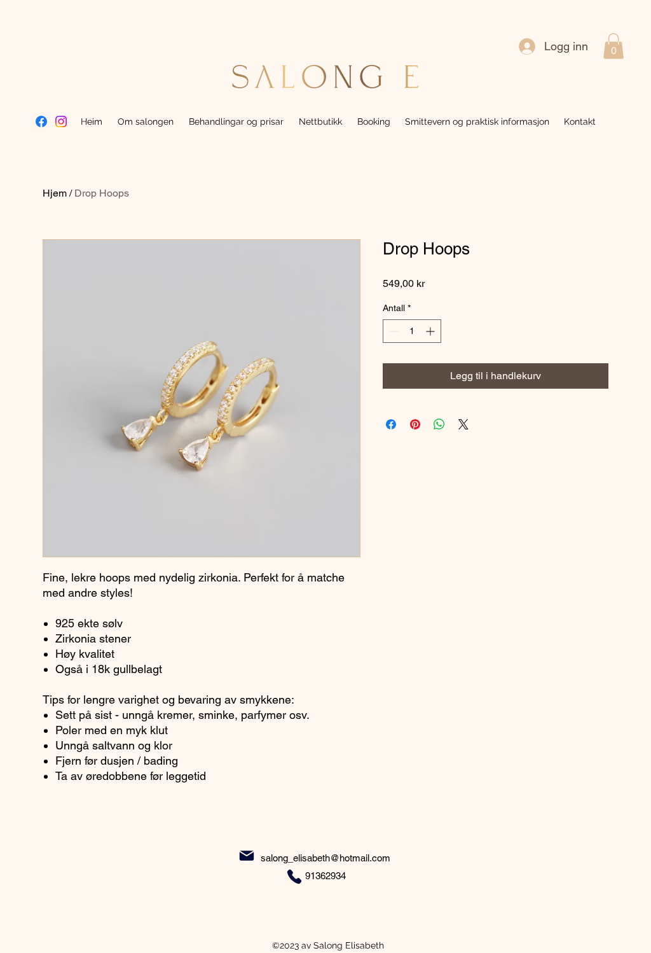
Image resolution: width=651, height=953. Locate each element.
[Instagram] (61, 121)
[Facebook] (41, 121)
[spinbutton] (412, 331)
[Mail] (246, 856)
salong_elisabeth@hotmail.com (325, 857)
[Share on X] (463, 424)
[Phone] (294, 876)
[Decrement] (393, 331)
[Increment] (431, 331)
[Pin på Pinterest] (415, 424)
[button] (613, 46)
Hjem (55, 193)
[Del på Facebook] (391, 424)
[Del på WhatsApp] (439, 424)
